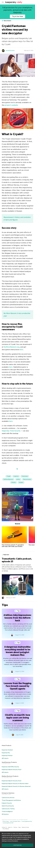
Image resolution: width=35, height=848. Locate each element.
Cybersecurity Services (8, 797)
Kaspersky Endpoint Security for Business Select (15, 783)
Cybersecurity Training (8, 808)
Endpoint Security (7, 803)
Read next (6, 554)
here (21, 350)
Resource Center (25, 827)
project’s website (11, 105)
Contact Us (4, 827)
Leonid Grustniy (10, 50)
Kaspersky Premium (7, 755)
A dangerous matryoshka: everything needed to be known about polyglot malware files (17, 650)
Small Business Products (9, 762)
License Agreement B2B (8, 822)
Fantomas (25, 476)
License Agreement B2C (27, 821)
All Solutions (5, 814)
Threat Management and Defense (11, 800)
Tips (18, 611)
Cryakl (8, 476)
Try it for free (17, 16)
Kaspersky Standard (7, 750)
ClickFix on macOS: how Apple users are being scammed (17, 718)
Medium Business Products (10, 776)
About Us (10, 827)
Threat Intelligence (7, 811)
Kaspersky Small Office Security (10, 766)
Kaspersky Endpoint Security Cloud (11, 769)
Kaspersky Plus (6, 752)
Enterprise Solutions (8, 793)
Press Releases (6, 828)
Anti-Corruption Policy (15, 821)
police (18, 479)
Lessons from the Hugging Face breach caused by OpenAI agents (17, 686)
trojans (21, 482)
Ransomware (7, 20)
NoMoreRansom (8, 479)
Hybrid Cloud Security (8, 806)
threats (13, 482)
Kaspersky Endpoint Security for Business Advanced (16, 786)
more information (13, 841)
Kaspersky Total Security (11, 431)
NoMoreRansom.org (11, 347)
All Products (5, 758)
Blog (19, 827)
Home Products (6, 745)
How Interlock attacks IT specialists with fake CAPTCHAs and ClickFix (13, 545)
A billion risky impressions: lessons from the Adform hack (18, 618)
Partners (15, 827)
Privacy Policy (6, 821)
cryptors (16, 476)
